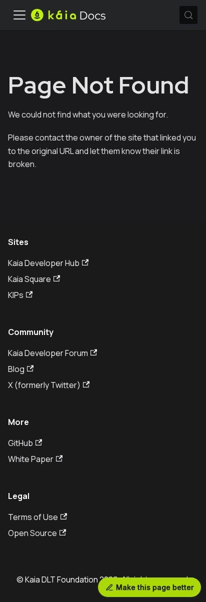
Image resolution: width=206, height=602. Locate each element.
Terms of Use (33, 517)
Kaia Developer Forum (48, 353)
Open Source (32, 533)
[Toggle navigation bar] (19, 15)
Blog (16, 369)
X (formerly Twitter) (44, 385)
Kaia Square (29, 279)
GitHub (20, 443)
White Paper (31, 459)
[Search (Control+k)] (188, 15)
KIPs (16, 295)
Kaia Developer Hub (44, 263)
